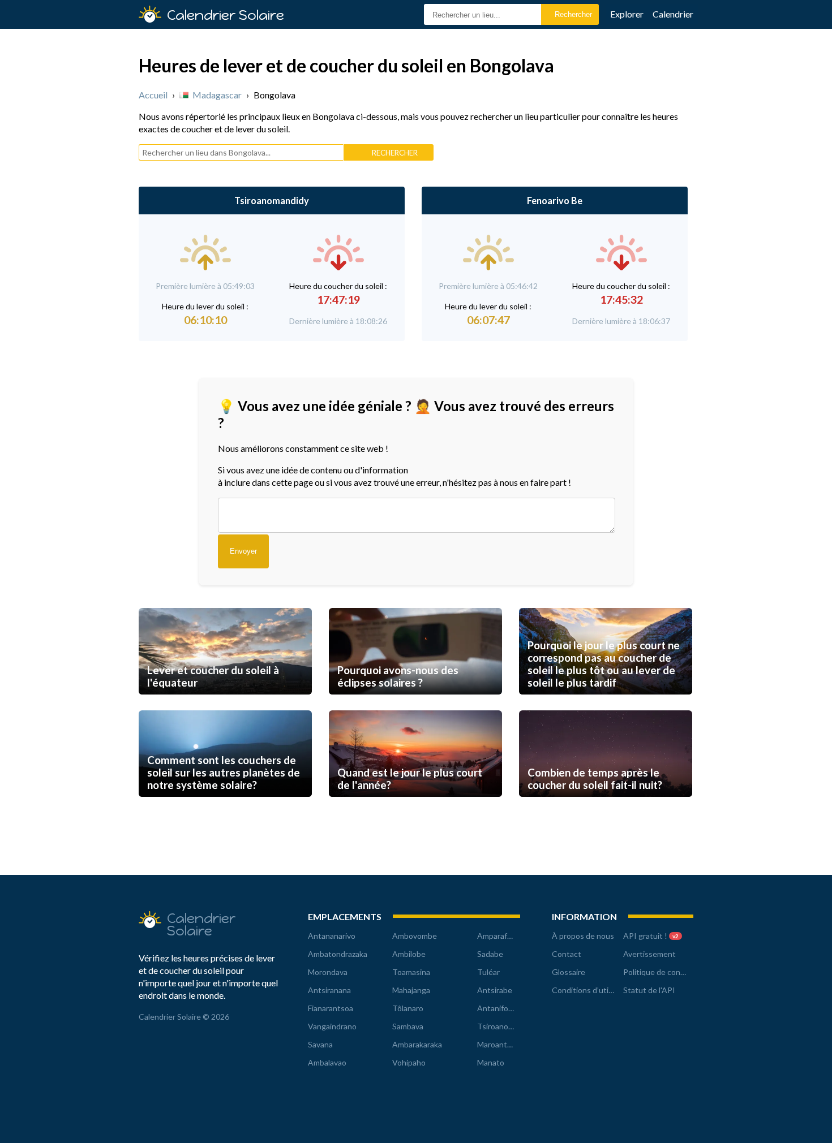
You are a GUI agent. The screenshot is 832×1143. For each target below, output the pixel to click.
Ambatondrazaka (337, 954)
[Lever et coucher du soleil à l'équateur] (225, 705)
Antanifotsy (498, 1008)
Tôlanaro (407, 1008)
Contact (566, 954)
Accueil (153, 94)
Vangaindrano (332, 1026)
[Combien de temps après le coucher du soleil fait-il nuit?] (605, 807)
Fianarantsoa (330, 1008)
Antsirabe (494, 990)
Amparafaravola (504, 936)
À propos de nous (583, 936)
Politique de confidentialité (671, 972)
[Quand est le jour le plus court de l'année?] (415, 807)
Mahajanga (411, 990)
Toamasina (411, 972)
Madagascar (217, 94)
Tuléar (488, 972)
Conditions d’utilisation (593, 990)
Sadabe (490, 954)
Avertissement (649, 954)
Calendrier (673, 13)
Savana (320, 1044)
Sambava (407, 1026)
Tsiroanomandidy (271, 200)
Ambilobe (409, 954)
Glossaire (568, 972)
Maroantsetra (501, 1044)
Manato (490, 1062)
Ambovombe (414, 936)
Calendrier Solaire (225, 15)
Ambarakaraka (417, 1044)
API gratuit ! (651, 936)
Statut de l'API (649, 990)
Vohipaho (409, 1062)
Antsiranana (329, 990)
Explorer (627, 13)
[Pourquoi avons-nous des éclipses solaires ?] (415, 705)
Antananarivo (331, 936)
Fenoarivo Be (554, 200)
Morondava (328, 972)
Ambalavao (327, 1062)
